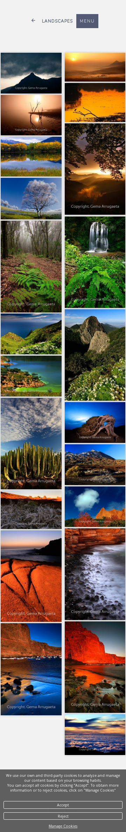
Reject (63, 816)
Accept (63, 804)
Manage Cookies (63, 826)
